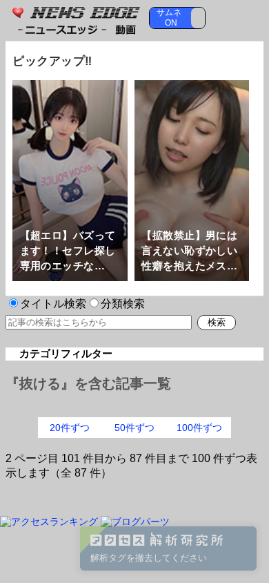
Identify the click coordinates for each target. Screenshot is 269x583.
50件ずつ (134, 427)
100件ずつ (199, 427)
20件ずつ (70, 427)
